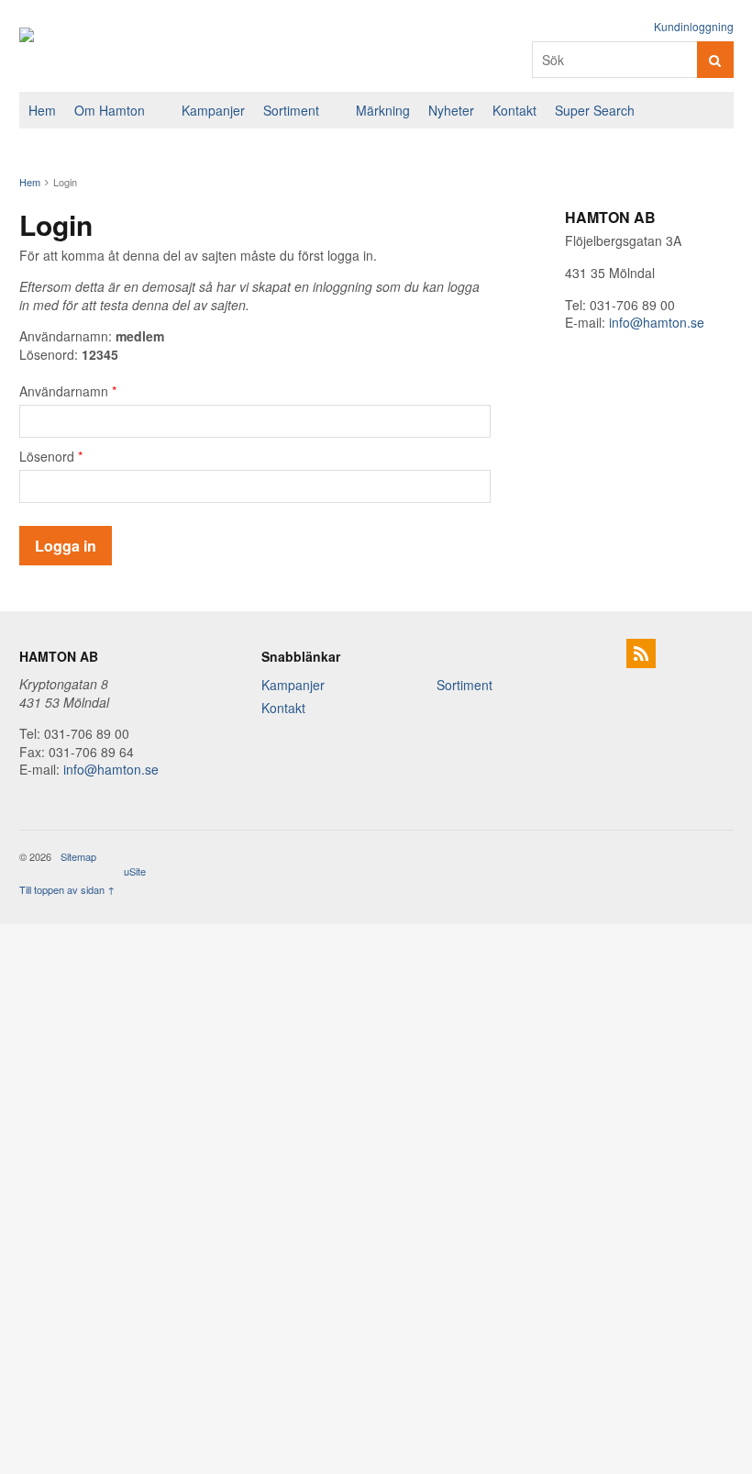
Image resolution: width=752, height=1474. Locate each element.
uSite (135, 871)
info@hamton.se (656, 322)
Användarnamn (67, 391)
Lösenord (51, 456)
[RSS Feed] (641, 653)
